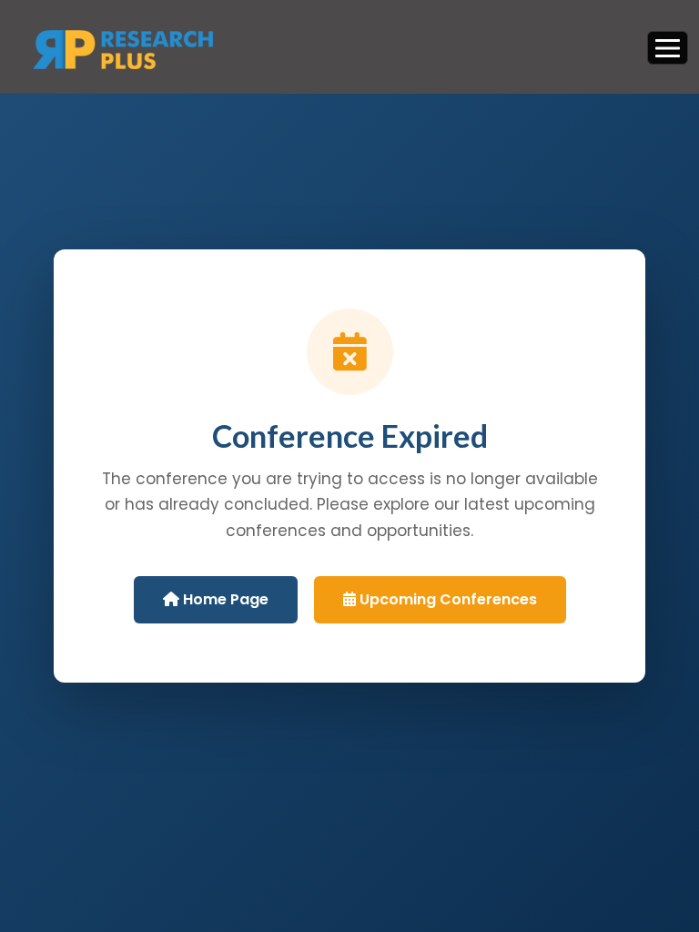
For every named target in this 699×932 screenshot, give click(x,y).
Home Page (223, 599)
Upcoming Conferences (446, 599)
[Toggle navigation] (667, 47)
